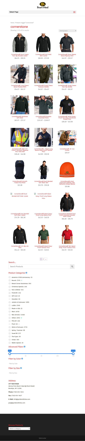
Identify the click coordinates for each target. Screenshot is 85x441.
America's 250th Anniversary (22, 277)
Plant (15, 324)
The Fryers (16, 336)
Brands (16, 280)
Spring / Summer (18, 330)
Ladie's (16, 305)
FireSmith (16, 293)
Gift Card (16, 296)
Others (16, 318)
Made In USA (17, 308)
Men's (15, 311)
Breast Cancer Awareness (21, 283)
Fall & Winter (17, 290)
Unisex (15, 339)
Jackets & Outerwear (20, 302)
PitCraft (16, 321)
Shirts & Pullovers (19, 327)
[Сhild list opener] (21, 280)
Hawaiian (16, 299)
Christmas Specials (19, 286)
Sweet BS (16, 333)
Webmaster (42, 438)
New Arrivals (18, 314)
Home (12, 23)
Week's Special (17, 343)
